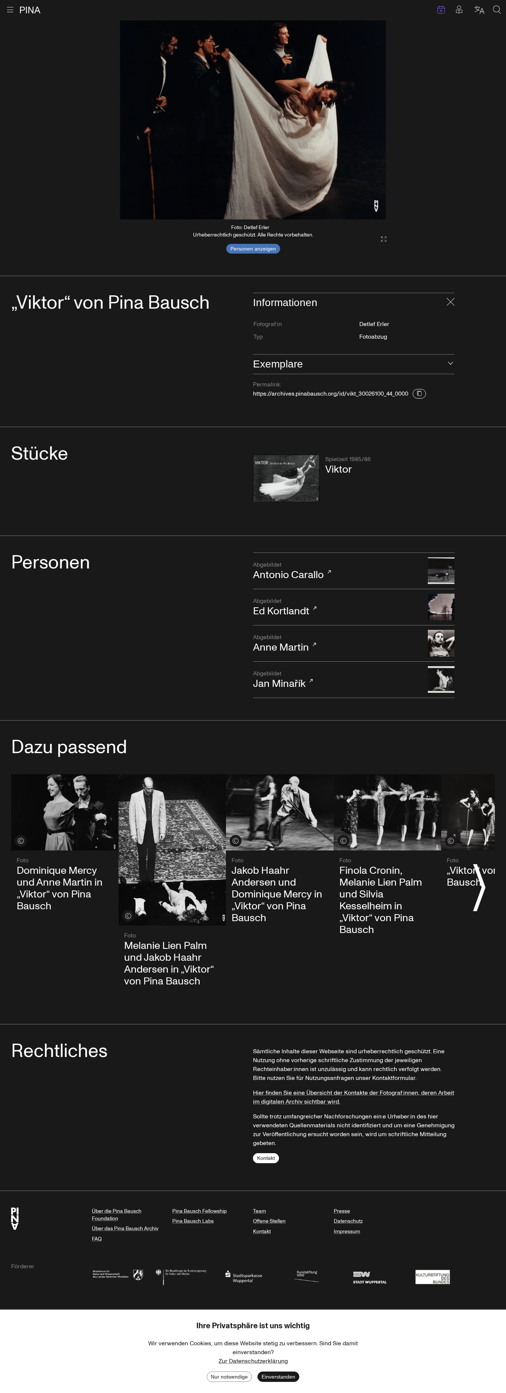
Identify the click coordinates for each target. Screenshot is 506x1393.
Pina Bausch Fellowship (199, 1211)
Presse (342, 1211)
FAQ (96, 1238)
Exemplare (278, 364)
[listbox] (253, 120)
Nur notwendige (229, 1377)
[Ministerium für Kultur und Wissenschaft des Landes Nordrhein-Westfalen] (118, 1276)
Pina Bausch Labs (193, 1221)
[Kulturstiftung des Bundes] (433, 1276)
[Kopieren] (419, 394)
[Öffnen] (451, 364)
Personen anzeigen (253, 249)
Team (259, 1211)
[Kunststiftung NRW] (307, 1276)
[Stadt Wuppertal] (370, 1276)
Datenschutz (348, 1221)
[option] (253, 120)
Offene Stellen (269, 1221)
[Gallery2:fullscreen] (380, 239)
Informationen (285, 302)
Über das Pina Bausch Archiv (125, 1228)
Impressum (347, 1231)
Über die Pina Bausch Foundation (117, 1215)
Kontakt (266, 1158)
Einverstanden (278, 1377)
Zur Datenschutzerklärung (253, 1361)
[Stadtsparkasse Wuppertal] (244, 1276)
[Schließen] (451, 303)
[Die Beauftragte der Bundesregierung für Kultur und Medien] (181, 1276)
